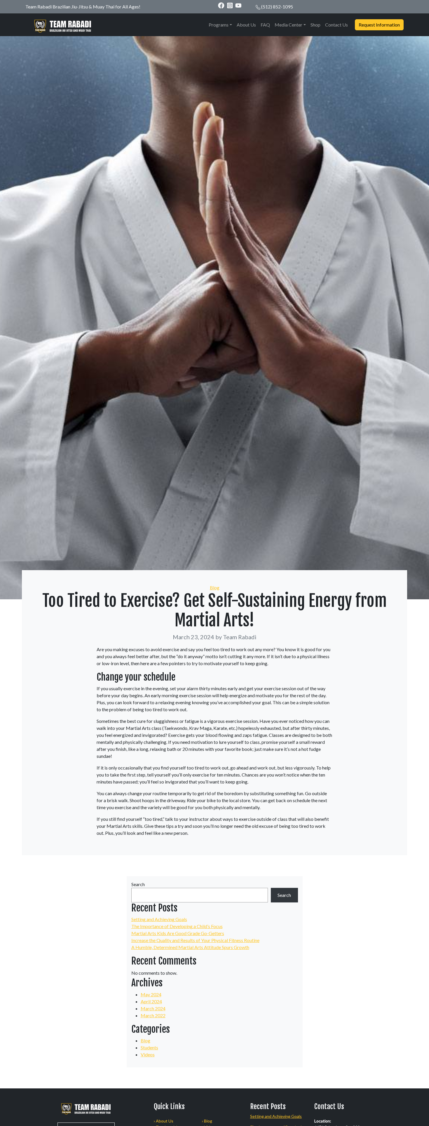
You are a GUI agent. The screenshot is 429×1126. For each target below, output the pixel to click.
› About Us (163, 1120)
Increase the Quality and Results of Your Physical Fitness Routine (195, 940)
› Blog (207, 1120)
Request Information (379, 24)
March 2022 (153, 1015)
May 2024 (151, 994)
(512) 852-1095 (277, 6)
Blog (214, 587)
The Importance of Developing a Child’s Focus (177, 926)
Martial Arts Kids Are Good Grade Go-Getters (177, 933)
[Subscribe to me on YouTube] (238, 5)
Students (149, 1047)
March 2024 (153, 1008)
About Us (246, 24)
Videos (148, 1054)
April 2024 (151, 1001)
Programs (219, 24)
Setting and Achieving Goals (159, 919)
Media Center (288, 24)
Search (138, 884)
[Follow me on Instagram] (230, 5)
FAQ (265, 24)
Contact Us (336, 24)
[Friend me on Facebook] (221, 5)
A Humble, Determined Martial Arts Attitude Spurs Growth (190, 947)
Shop (315, 24)
